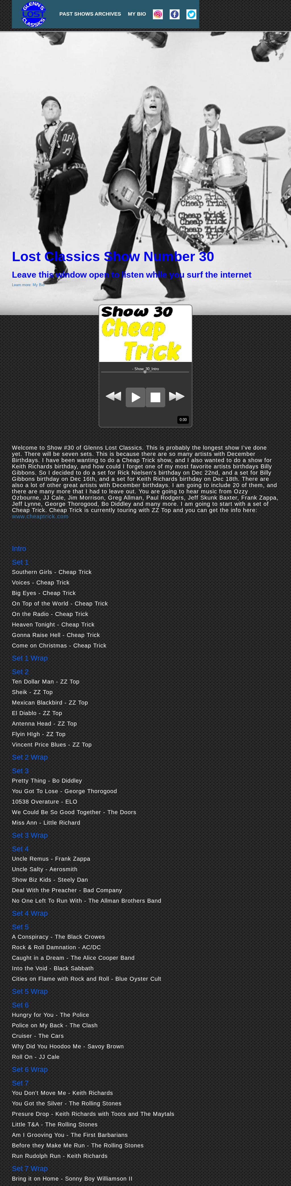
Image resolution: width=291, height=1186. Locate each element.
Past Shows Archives (90, 14)
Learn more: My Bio (28, 285)
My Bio (137, 14)
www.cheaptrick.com (40, 516)
